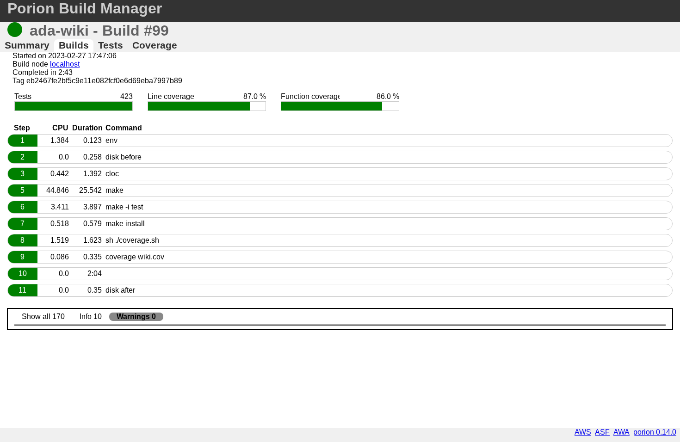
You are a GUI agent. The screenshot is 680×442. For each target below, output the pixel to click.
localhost (65, 64)
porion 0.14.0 (654, 432)
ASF (602, 432)
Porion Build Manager (84, 8)
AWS (583, 432)
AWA (621, 432)
